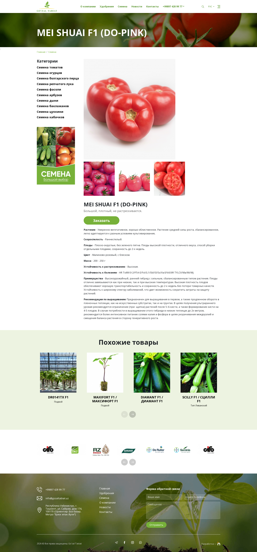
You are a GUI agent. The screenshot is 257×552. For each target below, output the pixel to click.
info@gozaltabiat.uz (57, 498)
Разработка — (209, 543)
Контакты (152, 6)
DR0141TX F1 (58, 397)
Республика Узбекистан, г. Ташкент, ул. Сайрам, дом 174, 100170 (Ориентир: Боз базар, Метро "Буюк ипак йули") (64, 510)
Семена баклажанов (53, 106)
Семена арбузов (49, 95)
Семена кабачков (50, 117)
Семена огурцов (49, 72)
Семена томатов (50, 67)
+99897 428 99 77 (172, 6)
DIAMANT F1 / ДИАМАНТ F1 (152, 399)
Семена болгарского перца (58, 78)
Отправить (156, 524)
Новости (136, 6)
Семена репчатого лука (55, 84)
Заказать (101, 220)
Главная (41, 51)
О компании (88, 6)
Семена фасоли (49, 89)
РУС (210, 6)
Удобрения (107, 6)
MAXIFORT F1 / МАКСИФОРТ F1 (105, 399)
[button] (132, 414)
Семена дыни (47, 100)
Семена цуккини (50, 111)
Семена (122, 6)
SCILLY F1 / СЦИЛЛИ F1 (198, 399)
